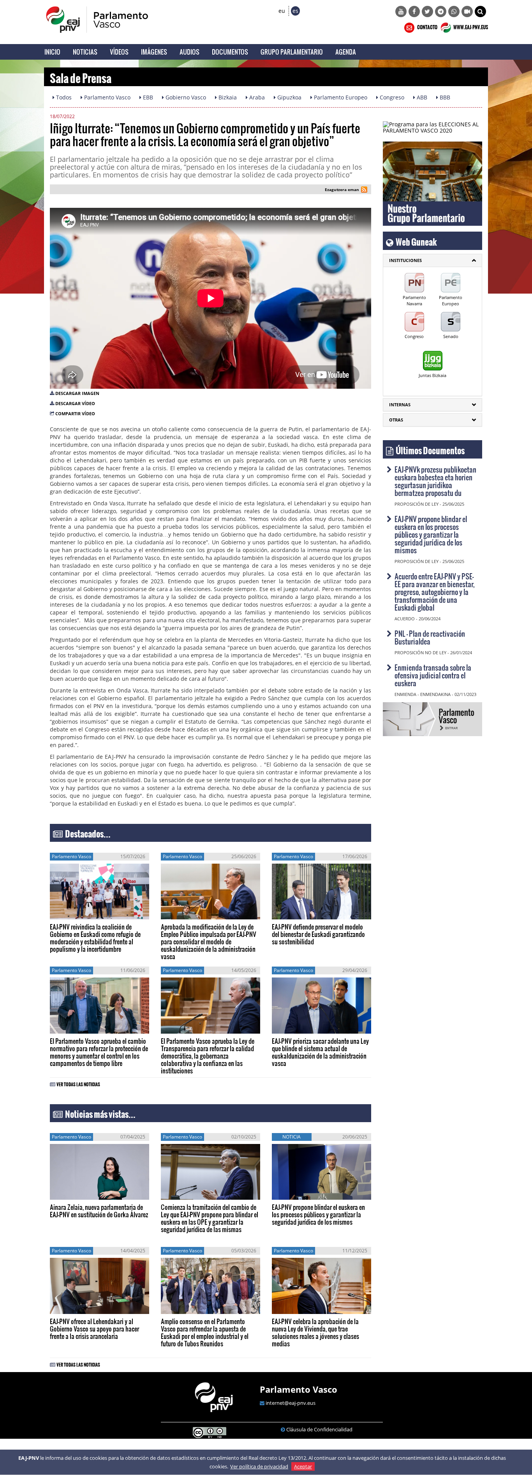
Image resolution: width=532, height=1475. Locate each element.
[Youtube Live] (467, 11)
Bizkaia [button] (227, 97)
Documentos (230, 51)
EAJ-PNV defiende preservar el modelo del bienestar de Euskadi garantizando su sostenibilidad (318, 934)
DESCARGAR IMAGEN (77, 393)
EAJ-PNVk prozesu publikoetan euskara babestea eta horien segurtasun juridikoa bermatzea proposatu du (435, 481)
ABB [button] (421, 97)
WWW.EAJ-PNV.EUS (470, 26)
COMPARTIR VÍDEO (75, 413)
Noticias (85, 51)
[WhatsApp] (454, 11)
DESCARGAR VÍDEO (75, 403)
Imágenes (154, 51)
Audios (189, 51)
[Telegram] (440, 11)
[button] (480, 11)
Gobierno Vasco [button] (185, 97)
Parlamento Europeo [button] (339, 97)
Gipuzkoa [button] (288, 97)
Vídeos (119, 51)
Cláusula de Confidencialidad (319, 1429)
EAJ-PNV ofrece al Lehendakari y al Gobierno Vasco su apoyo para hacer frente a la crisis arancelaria (94, 1328)
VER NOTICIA (73, 911)
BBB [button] (444, 97)
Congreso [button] (391, 97)
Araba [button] (256, 97)
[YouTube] (401, 11)
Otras (396, 420)
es (295, 10)
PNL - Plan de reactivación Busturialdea (430, 637)
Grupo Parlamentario (292, 51)
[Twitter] (427, 11)
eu (281, 10)
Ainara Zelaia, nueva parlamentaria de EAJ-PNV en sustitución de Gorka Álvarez (99, 1210)
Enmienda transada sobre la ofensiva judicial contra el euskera (433, 675)
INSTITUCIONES (405, 260)
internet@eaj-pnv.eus (290, 1402)
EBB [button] (147, 97)
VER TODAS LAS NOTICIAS (78, 1083)
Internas (399, 404)
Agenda (345, 51)
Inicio (52, 51)
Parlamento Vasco (298, 1389)
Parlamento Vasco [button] (106, 97)
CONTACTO (426, 26)
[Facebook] (414, 11)
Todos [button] (63, 97)
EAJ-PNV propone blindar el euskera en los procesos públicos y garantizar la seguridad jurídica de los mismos (318, 1214)
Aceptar (303, 1466)
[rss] (364, 190)
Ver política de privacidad (259, 1466)
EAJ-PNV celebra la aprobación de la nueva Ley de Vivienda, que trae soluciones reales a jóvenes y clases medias (315, 1332)
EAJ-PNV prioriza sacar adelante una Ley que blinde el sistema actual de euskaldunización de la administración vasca (320, 1052)
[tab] (432, 260)
